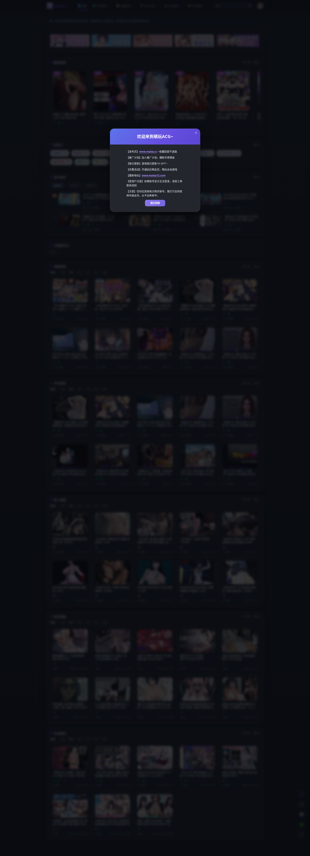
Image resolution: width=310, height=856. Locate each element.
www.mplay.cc (148, 151)
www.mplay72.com (154, 175)
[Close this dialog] (196, 132)
